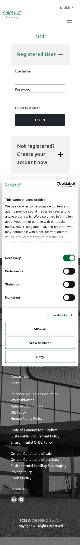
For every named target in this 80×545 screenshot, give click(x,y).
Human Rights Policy (26, 418)
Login (40, 120)
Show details (57, 315)
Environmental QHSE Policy (32, 442)
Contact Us (19, 377)
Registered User (36, 54)
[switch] (69, 271)
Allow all (40, 329)
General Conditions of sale (31, 454)
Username (23, 71)
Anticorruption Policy (27, 406)
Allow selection (40, 343)
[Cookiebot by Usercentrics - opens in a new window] (57, 184)
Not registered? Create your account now (36, 154)
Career (16, 383)
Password (22, 89)
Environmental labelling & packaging (39, 466)
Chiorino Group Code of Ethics (34, 394)
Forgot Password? (27, 107)
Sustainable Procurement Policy (35, 436)
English (65, 7)
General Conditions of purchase (35, 459)
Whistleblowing (22, 400)
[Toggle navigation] (69, 21)
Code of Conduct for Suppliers (34, 430)
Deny (40, 356)
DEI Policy (18, 412)
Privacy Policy (21, 472)
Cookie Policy (21, 478)
